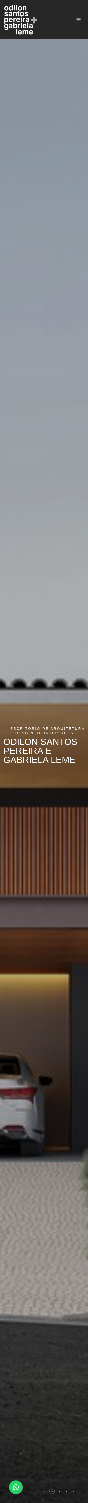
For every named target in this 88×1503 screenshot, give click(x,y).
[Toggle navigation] (79, 19)
